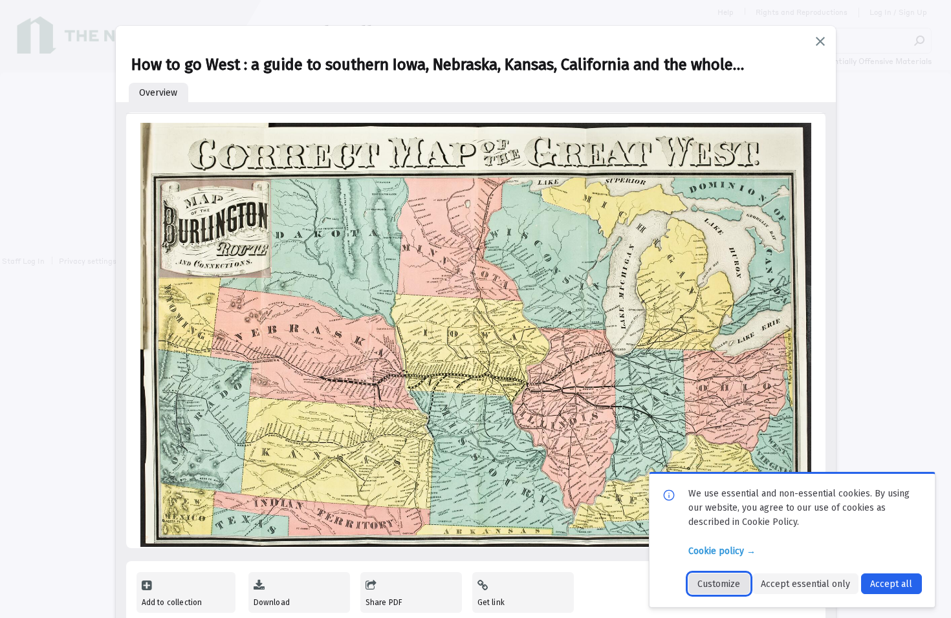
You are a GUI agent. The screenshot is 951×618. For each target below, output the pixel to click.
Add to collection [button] (172, 602)
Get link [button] (491, 602)
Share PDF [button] (384, 602)
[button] (820, 41)
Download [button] (272, 602)
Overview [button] (158, 92)
